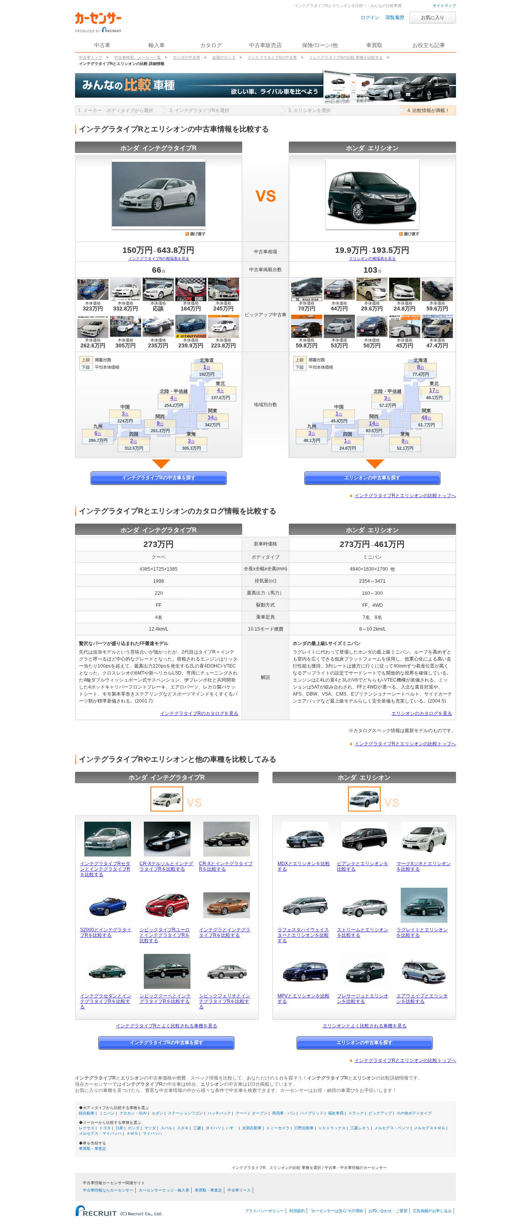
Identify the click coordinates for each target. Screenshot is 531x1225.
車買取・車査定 (92, 1148)
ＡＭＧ (132, 1133)
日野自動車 (304, 1128)
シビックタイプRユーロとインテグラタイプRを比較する (165, 935)
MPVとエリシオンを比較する (304, 998)
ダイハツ (213, 1128)
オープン (259, 1113)
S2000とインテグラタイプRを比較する (105, 932)
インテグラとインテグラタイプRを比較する (224, 932)
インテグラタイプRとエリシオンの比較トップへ (405, 495)
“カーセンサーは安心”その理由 (336, 1211)
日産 (119, 1128)
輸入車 (156, 45)
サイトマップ (444, 6)
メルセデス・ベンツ (391, 1128)
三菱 (197, 1128)
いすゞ (232, 1128)
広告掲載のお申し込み (432, 1211)
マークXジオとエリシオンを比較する (424, 866)
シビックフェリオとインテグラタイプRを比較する (224, 1001)
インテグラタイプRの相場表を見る (158, 258)
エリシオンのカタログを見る (421, 713)
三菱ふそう (360, 1128)
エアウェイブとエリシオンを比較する (422, 998)
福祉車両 (336, 1113)
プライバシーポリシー (264, 1211)
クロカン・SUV (133, 1113)
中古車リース (239, 1190)
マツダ (150, 1128)
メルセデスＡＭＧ (429, 1128)
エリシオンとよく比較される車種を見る (365, 1026)
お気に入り (432, 17)
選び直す (195, 234)
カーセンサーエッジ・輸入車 (164, 1190)
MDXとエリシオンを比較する (304, 866)
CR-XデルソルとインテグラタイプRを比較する (166, 866)
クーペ (241, 1113)
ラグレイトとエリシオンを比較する (422, 932)
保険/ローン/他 (320, 45)
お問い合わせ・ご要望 (388, 1211)
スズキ (183, 1128)
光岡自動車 (252, 1128)
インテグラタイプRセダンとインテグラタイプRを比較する (105, 869)
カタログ (211, 45)
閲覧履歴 (395, 17)
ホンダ (134, 1128)
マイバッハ (152, 1133)
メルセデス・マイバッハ (100, 1133)
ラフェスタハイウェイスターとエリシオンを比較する (303, 935)
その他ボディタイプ (414, 1113)
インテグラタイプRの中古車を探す (159, 477)
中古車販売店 (265, 45)
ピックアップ (380, 1113)
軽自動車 (86, 1113)
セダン (157, 1113)
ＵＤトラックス (332, 1128)
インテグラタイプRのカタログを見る (199, 713)
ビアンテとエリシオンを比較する (362, 866)
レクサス (86, 1128)
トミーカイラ (278, 1128)
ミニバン (107, 1113)
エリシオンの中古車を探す (372, 477)
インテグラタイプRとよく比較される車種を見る (166, 1026)
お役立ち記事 (428, 45)
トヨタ (105, 1128)
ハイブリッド (311, 1113)
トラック (356, 1113)
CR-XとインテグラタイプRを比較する (226, 866)
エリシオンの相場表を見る (372, 258)
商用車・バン (283, 1113)
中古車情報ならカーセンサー (108, 1190)
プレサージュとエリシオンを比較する (362, 998)
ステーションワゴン (185, 1113)
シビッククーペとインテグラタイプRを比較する (165, 998)
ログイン (370, 17)
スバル (166, 1128)
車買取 (374, 45)
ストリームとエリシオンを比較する (362, 932)
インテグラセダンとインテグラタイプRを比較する (105, 1001)
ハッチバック (219, 1113)
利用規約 (297, 1211)
